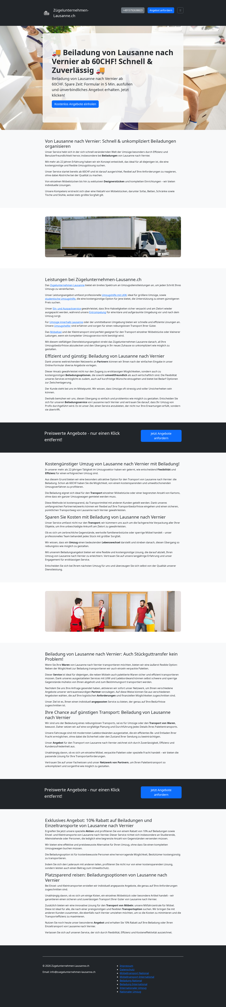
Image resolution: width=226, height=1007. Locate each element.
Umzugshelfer (62, 325)
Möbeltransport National (134, 973)
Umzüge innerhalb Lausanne (66, 322)
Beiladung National (131, 980)
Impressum (126, 965)
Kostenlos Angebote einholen (75, 104)
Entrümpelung (97, 312)
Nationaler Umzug (130, 991)
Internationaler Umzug (133, 988)
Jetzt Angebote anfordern (161, 435)
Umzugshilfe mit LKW (114, 295)
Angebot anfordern (161, 10)
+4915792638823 (133, 10)
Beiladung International (133, 984)
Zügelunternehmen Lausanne (67, 285)
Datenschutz (127, 969)
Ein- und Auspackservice (67, 308)
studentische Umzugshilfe (60, 298)
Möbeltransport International (137, 977)
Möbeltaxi (56, 332)
